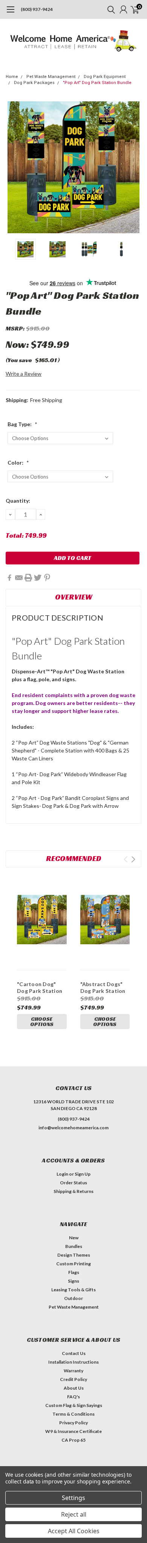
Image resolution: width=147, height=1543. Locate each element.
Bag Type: (22, 424)
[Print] (28, 577)
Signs (73, 1281)
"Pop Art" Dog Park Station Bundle (97, 82)
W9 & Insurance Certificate (73, 1431)
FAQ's (73, 1396)
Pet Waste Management (50, 76)
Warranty (73, 1370)
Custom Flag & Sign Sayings (73, 1405)
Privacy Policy (73, 1422)
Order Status (73, 1182)
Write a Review (23, 373)
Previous (13, 167)
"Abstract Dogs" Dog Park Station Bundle (103, 990)
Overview (73, 597)
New (73, 1237)
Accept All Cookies (74, 1531)
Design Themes (73, 1255)
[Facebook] (9, 577)
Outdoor (73, 1298)
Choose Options (42, 1021)
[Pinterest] (47, 577)
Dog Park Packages (34, 82)
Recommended (73, 858)
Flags (73, 1272)
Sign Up (82, 1174)
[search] (109, 9)
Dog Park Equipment (105, 76)
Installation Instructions (73, 1362)
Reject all (73, 1514)
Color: (18, 462)
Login (62, 1174)
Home (12, 76)
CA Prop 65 (73, 1440)
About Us (74, 1388)
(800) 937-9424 (37, 9)
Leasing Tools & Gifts (73, 1289)
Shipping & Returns (73, 1191)
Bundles (73, 1246)
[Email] (19, 577)
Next (133, 167)
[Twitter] (37, 577)
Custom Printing (73, 1263)
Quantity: (18, 500)
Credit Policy (73, 1379)
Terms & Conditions (73, 1414)
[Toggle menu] (10, 13)
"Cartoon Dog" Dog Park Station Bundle (39, 990)
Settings (73, 1498)
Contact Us (74, 1353)
